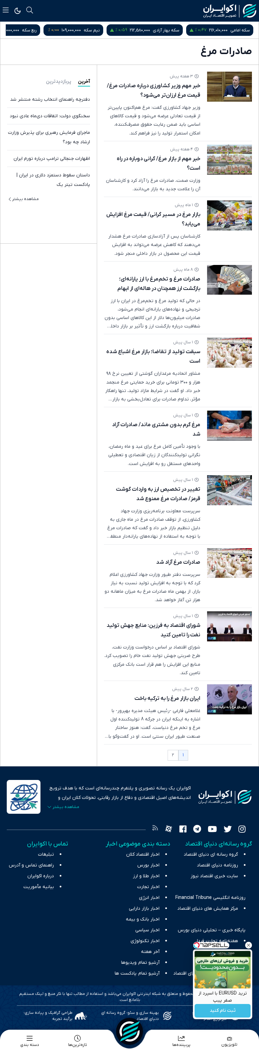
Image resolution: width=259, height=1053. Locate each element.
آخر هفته (150, 952)
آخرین (84, 81)
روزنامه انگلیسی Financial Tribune (210, 898)
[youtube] (212, 830)
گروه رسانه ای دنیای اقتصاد (211, 854)
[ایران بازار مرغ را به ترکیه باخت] (229, 699)
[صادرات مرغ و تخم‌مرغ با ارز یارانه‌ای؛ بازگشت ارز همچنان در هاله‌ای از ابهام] (229, 280)
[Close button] (248, 945)
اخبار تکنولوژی (145, 941)
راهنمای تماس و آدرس (31, 865)
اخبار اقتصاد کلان (143, 854)
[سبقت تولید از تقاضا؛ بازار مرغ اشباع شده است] (229, 353)
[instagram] (242, 830)
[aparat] (169, 830)
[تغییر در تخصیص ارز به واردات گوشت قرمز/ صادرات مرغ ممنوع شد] (229, 490)
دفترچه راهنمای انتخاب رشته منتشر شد (50, 99)
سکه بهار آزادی (166, 30)
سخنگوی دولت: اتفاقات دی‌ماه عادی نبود (50, 116)
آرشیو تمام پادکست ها (137, 973)
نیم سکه (92, 30)
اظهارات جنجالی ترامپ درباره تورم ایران (51, 158)
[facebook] (182, 830)
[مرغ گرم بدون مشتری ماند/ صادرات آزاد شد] (229, 426)
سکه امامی (240, 30)
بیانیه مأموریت (38, 887)
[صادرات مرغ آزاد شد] (229, 563)
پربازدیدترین (58, 81)
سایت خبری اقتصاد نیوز (214, 876)
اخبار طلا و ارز (146, 876)
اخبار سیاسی (147, 930)
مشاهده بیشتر (25, 199)
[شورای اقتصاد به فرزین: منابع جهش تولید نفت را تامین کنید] (229, 626)
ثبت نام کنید (223, 1011)
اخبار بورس (148, 865)
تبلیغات (46, 854)
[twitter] (228, 830)
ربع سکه (29, 30)
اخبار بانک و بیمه (143, 919)
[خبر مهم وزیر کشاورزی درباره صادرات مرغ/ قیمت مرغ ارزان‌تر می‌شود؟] (229, 87)
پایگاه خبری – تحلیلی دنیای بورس (212, 930)
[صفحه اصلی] (129, 1031)
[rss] (155, 830)
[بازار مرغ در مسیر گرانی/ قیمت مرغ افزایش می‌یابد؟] (229, 215)
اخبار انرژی (149, 898)
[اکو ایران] (229, 11)
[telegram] (197, 830)
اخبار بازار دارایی (144, 908)
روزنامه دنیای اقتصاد (217, 865)
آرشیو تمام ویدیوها (140, 962)
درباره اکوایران (40, 876)
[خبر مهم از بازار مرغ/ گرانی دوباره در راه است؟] (229, 160)
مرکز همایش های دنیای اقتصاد (207, 908)
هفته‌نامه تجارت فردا (217, 941)
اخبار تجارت (148, 887)
